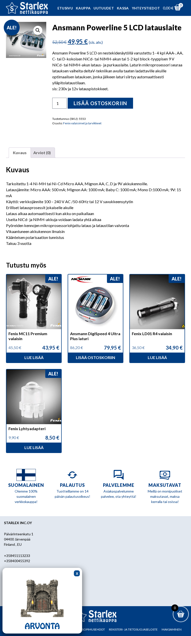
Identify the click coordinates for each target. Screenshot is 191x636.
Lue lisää (34, 357)
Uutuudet (104, 8)
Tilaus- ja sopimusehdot (86, 629)
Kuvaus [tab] (20, 152)
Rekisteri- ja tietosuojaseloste (133, 629)
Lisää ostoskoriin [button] (95, 357)
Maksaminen (172, 629)
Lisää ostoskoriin (100, 103)
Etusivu (65, 8)
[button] (37, 30)
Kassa (123, 8)
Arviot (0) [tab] (42, 152)
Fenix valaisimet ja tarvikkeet (82, 123)
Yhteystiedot (146, 8)
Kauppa (83, 8)
